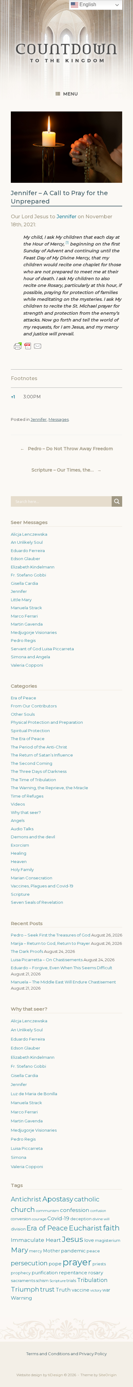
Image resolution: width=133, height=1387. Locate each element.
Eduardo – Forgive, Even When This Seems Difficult (61, 967)
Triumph (25, 1289)
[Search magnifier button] (117, 501)
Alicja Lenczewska (29, 534)
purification (45, 1273)
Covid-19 (58, 1218)
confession (74, 1210)
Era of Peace (23, 697)
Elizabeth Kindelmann (32, 566)
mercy (35, 1251)
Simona (18, 1157)
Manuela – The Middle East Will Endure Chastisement (63, 981)
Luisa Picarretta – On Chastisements (47, 959)
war (106, 1290)
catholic (86, 1199)
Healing (18, 853)
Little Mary (21, 599)
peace (93, 1251)
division (18, 1229)
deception (81, 1219)
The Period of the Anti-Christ (39, 746)
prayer (77, 1262)
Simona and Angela (30, 656)
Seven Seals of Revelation (37, 902)
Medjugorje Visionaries (34, 632)
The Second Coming (31, 763)
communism (47, 1211)
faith (111, 1227)
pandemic (73, 1251)
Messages (59, 419)
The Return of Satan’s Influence (42, 754)
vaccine (80, 1290)
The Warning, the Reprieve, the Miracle (49, 787)
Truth (63, 1290)
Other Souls (23, 714)
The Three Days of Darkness (38, 771)
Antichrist (26, 1199)
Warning (21, 1298)
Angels (17, 820)
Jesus (72, 1239)
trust (47, 1289)
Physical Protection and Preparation (47, 722)
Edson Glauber (25, 558)
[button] (67, 244)
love (89, 1240)
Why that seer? (26, 812)
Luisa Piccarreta (27, 1148)
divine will (100, 1219)
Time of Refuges (27, 796)
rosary (95, 1273)
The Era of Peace (28, 738)
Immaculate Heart (36, 1240)
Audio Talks (22, 828)
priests (99, 1264)
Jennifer (66, 217)
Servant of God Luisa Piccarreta (42, 648)
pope (55, 1264)
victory (95, 1290)
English (87, 4)
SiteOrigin (108, 1375)
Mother (51, 1251)
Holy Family (22, 869)
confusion (98, 1211)
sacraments (23, 1280)
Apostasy (57, 1199)
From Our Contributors (34, 705)
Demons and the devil (33, 836)
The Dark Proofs (27, 951)
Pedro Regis (23, 640)
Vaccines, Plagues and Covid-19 (42, 885)
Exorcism (20, 845)
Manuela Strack (26, 607)
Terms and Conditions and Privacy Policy (66, 1353)
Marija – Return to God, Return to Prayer (50, 943)
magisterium (107, 1240)
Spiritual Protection (30, 730)
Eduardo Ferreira (28, 550)
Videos (18, 804)
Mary (19, 1250)
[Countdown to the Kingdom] (66, 53)
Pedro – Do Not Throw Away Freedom (66, 448)
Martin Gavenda (27, 624)
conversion (21, 1219)
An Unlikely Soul (27, 542)
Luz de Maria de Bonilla (34, 1093)
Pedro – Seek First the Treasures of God (50, 934)
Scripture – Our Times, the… (66, 470)
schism (42, 1280)
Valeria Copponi (27, 665)
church (23, 1209)
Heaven (19, 861)
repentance (73, 1273)
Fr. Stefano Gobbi (28, 574)
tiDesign (55, 1375)
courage (39, 1219)
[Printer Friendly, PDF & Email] (28, 346)
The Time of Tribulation (33, 779)
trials (71, 1280)
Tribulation (92, 1280)
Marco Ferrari (24, 616)
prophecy (21, 1273)
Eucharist (85, 1228)
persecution (29, 1263)
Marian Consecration (31, 877)
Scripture (20, 894)
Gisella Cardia (24, 583)
